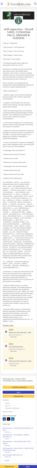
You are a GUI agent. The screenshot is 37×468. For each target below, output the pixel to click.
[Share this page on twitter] (8, 419)
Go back (6, 460)
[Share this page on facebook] (4, 419)
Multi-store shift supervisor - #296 (20, 332)
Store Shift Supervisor (16, 347)
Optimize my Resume (19, 387)
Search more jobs (7, 411)
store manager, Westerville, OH (12, 455)
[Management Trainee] (6, 331)
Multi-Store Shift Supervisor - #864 (20, 361)
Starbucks (6, 400)
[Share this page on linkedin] (12, 419)
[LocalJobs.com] (18, 4)
